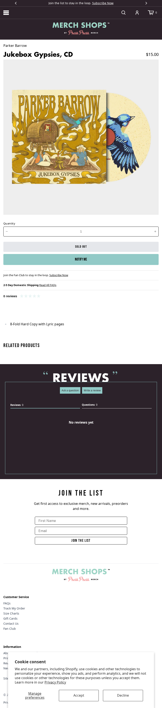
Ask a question (70, 390)
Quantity (9, 223)
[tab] (117, 405)
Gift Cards (10, 618)
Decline (123, 695)
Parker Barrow (15, 45)
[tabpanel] (81, 440)
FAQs (7, 603)
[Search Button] (123, 12)
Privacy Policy (55, 682)
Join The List (81, 540)
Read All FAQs (47, 285)
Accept (78, 695)
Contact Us (11, 624)
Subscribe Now (102, 3)
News (7, 668)
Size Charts (11, 613)
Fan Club (9, 629)
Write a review (92, 390)
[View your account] (137, 12)
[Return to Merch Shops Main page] (81, 575)
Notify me (81, 259)
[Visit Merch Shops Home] (81, 28)
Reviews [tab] (16, 405)
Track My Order (14, 608)
